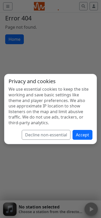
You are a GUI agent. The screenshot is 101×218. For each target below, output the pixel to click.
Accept (82, 135)
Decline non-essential (46, 135)
